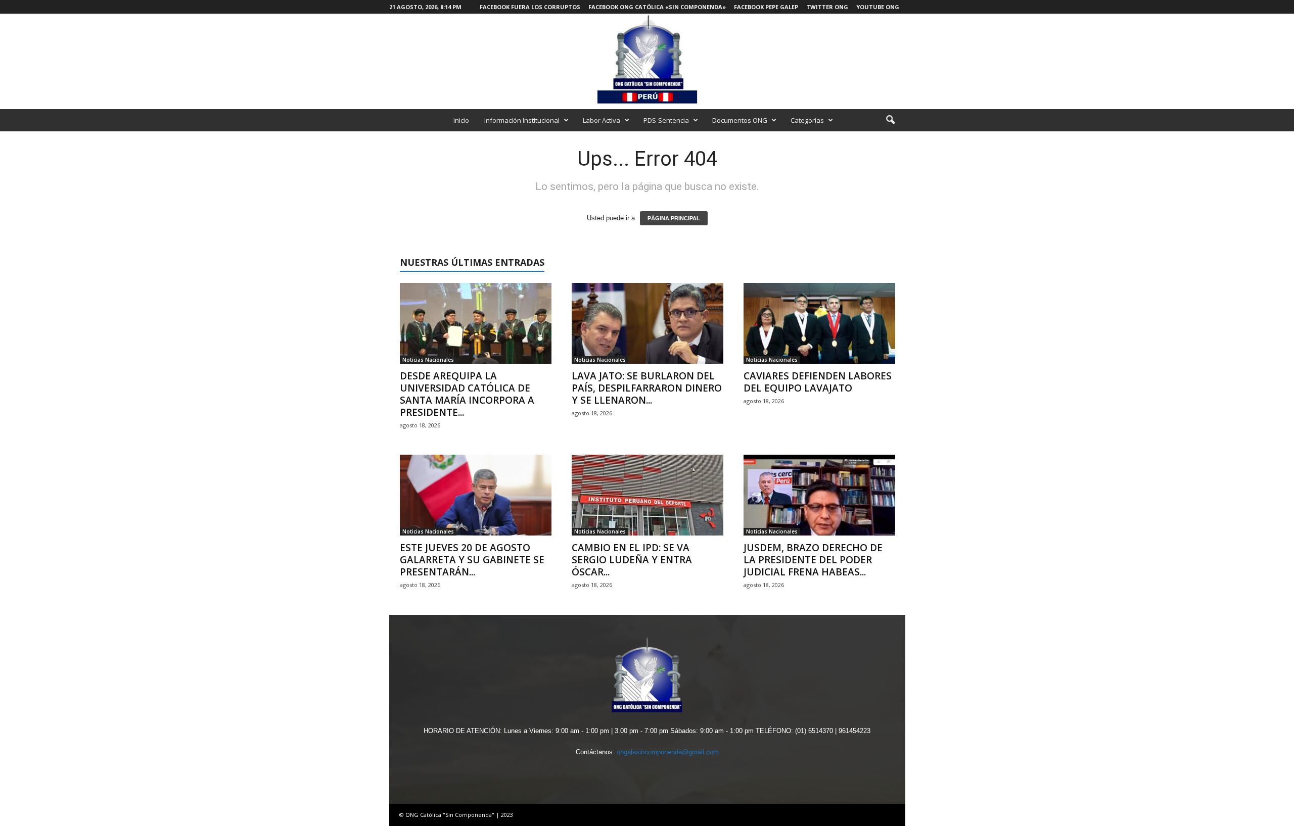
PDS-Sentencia (666, 120)
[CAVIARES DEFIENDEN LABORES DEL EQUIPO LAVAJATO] (819, 323)
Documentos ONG (739, 120)
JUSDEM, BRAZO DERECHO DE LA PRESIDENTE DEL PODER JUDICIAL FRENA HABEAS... (813, 559)
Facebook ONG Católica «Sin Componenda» (657, 7)
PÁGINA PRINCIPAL (674, 218)
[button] (890, 120)
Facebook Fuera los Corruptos (530, 7)
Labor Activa (601, 120)
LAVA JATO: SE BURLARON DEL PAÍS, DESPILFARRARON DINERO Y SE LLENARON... (647, 388)
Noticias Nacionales (428, 359)
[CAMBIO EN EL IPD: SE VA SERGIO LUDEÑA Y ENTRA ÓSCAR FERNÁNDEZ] (647, 495)
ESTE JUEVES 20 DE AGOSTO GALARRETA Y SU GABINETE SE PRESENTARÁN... (472, 559)
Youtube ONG (877, 7)
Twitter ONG (827, 7)
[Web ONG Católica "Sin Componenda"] (647, 59)
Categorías (807, 120)
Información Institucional (522, 120)
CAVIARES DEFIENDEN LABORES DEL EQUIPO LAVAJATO (818, 382)
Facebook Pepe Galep (766, 7)
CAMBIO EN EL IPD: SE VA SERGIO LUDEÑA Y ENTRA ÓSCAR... (632, 559)
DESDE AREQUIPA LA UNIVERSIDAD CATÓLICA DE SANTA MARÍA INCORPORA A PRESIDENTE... (467, 394)
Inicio (461, 120)
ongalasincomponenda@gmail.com (668, 752)
